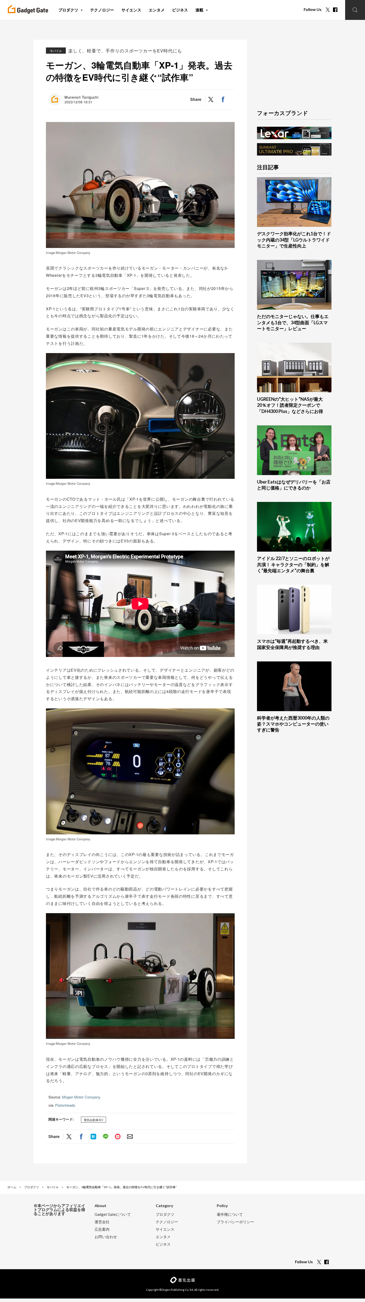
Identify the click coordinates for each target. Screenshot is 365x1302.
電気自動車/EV (93, 1119)
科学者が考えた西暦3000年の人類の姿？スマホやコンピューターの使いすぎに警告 (293, 724)
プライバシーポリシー (235, 1222)
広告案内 (102, 1229)
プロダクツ (165, 1214)
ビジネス (163, 1244)
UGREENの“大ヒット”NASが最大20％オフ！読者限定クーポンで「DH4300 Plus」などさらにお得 (290, 405)
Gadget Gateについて (113, 1214)
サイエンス (165, 1229)
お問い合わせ (106, 1237)
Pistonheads (65, 1105)
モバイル (56, 50)
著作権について (230, 1214)
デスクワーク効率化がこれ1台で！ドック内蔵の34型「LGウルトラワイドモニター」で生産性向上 (294, 239)
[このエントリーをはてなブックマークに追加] (93, 1136)
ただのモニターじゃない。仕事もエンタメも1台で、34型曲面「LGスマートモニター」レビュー (292, 322)
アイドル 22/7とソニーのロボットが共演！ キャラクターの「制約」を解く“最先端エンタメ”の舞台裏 (293, 564)
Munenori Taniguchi (81, 97)
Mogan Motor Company (81, 1096)
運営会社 (102, 1222)
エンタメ (163, 1237)
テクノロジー (167, 1222)
